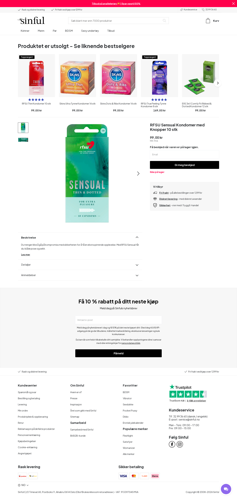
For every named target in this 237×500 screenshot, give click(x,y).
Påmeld (118, 353)
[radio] (29, 99)
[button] (233, 3)
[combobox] (115, 20)
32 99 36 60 (211, 9)
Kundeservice (190, 9)
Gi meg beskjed (185, 165)
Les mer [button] (25, 254)
